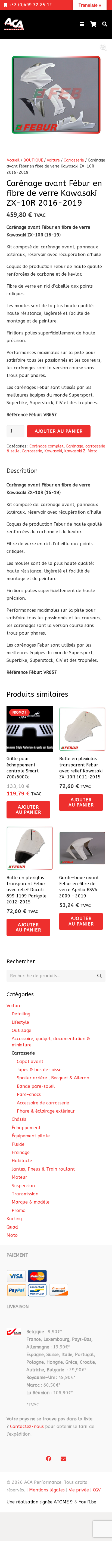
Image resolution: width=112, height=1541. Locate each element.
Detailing (21, 1013)
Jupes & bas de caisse (39, 1069)
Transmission (25, 1193)
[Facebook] (48, 1459)
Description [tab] (22, 470)
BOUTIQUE (33, 160)
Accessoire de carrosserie (43, 1103)
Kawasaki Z (74, 451)
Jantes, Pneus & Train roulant (43, 1169)
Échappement (26, 1127)
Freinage (21, 1152)
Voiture (53, 160)
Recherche (99, 976)
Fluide (18, 1144)
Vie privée (79, 1490)
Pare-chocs (29, 1094)
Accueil (13, 160)
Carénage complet (46, 446)
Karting (14, 1218)
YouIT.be (87, 1502)
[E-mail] (63, 1459)
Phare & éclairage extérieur (46, 1111)
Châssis (19, 1119)
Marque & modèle (30, 1202)
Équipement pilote (31, 1135)
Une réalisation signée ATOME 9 (40, 1502)
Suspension (23, 1185)
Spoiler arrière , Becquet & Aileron (53, 1077)
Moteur (19, 1177)
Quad (12, 1227)
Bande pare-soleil (36, 1086)
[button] (82, 24)
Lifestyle (20, 1022)
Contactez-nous (27, 1426)
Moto (93, 451)
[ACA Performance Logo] (14, 24)
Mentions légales (47, 1490)
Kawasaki (53, 451)
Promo (19, 1210)
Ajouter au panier (59, 431)
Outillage (21, 1030)
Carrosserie (74, 160)
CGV (97, 1490)
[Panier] (93, 24)
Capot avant (30, 1061)
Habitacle (22, 1160)
